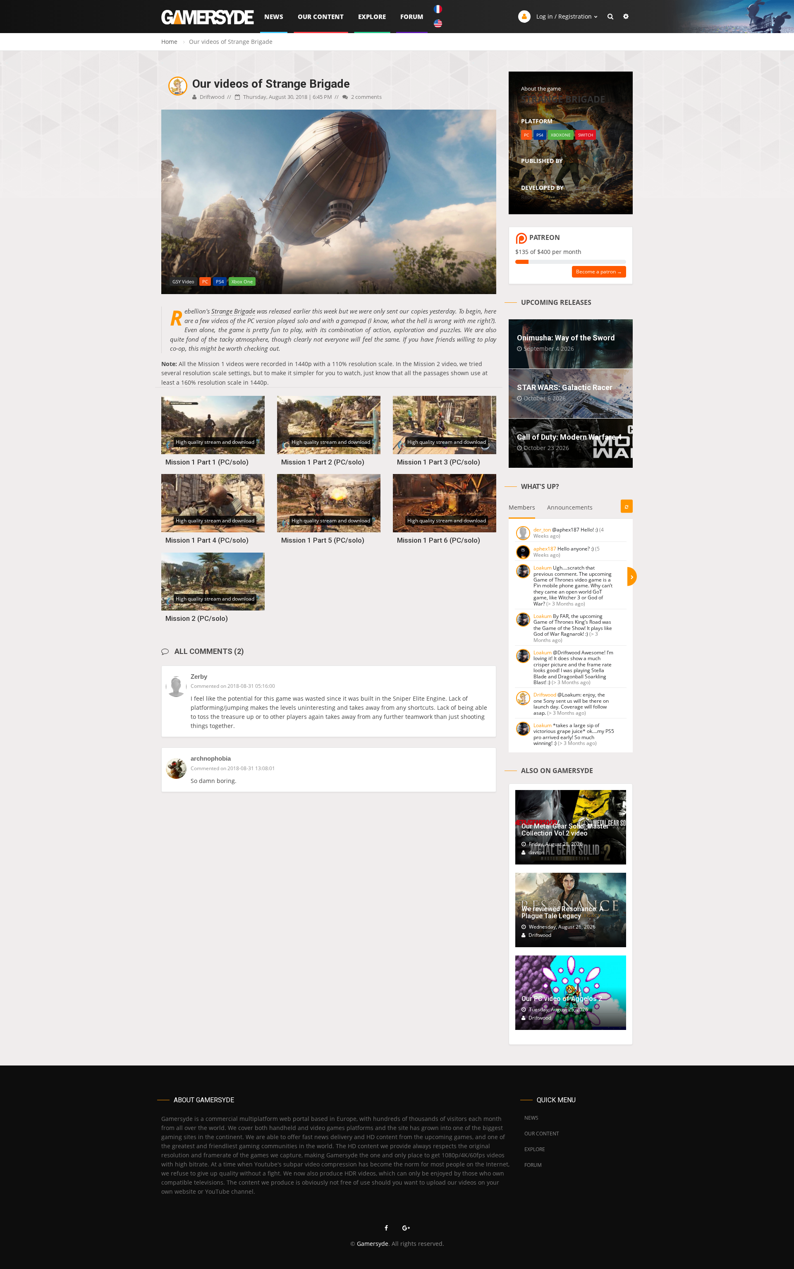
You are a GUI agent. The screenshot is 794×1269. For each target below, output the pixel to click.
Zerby (199, 676)
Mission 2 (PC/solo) (196, 618)
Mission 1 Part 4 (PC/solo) (207, 540)
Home (169, 41)
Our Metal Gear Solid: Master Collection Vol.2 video (565, 830)
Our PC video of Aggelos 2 (561, 999)
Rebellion (532, 170)
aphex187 (544, 548)
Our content (321, 16)
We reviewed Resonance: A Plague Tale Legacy (562, 912)
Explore (372, 16)
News (273, 16)
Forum (411, 16)
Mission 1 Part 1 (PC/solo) (207, 462)
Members (522, 507)
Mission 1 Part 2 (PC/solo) (322, 462)
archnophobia (211, 758)
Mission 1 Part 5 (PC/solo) (322, 540)
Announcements (570, 507)
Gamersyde (372, 1243)
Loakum (542, 567)
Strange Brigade (233, 311)
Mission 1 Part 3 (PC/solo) (438, 462)
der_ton (542, 529)
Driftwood (211, 97)
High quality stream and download (215, 441)
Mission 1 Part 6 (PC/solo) (438, 540)
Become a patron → (599, 271)
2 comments (366, 97)
